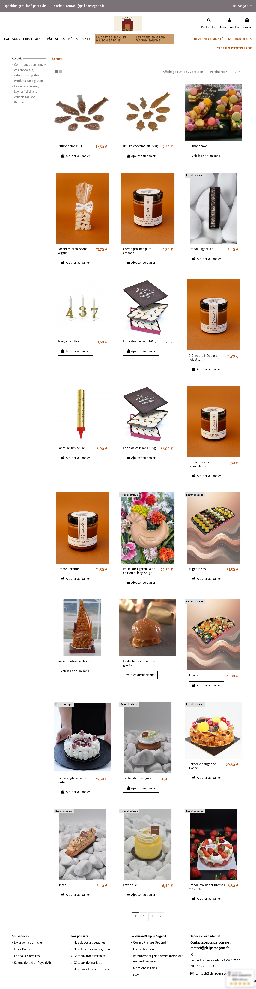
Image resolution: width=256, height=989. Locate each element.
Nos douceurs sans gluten (92, 949)
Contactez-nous (144, 949)
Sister (62, 885)
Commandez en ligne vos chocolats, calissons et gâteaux (28, 70)
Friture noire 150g (70, 146)
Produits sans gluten (28, 81)
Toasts (193, 675)
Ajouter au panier (78, 156)
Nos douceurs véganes (89, 942)
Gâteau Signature (201, 249)
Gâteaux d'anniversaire (90, 956)
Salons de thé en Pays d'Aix (33, 963)
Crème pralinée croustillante (199, 464)
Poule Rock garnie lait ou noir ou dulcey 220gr (140, 571)
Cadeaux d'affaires (27, 956)
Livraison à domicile (28, 942)
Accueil (17, 58)
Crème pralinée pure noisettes (203, 358)
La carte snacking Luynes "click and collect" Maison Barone (26, 94)
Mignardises (197, 569)
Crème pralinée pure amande (137, 251)
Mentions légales (145, 968)
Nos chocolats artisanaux (91, 969)
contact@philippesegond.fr (214, 973)
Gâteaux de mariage (88, 963)
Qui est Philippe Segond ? (150, 942)
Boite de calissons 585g (139, 448)
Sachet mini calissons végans (72, 251)
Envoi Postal (22, 949)
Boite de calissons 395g (139, 341)
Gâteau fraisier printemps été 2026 (207, 887)
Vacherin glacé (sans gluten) (72, 780)
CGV (136, 975)
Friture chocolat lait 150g (140, 146)
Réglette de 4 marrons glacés (139, 663)
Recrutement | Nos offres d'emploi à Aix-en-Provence (158, 958)
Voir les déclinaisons (206, 156)
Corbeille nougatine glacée (202, 766)
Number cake (198, 146)
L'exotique (130, 885)
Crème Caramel (68, 569)
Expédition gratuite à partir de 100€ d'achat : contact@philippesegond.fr (53, 6)
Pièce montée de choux (74, 661)
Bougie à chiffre (68, 341)
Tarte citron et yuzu (137, 778)
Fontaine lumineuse (71, 448)
